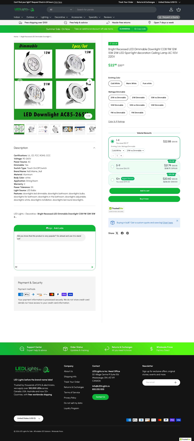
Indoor (17, 17)
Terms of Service (72, 392)
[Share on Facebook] (122, 233)
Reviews (108, 17)
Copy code (141, 29)
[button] (178, 9)
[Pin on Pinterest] (127, 233)
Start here (168, 222)
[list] (54, 81)
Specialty (93, 17)
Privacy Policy (70, 397)
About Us (68, 371)
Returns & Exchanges (146, 2)
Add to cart (144, 191)
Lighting (44, 17)
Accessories (76, 17)
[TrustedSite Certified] (116, 209)
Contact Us (100, 397)
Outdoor (30, 17)
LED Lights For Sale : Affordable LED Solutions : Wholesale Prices (41, 431)
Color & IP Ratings (116, 121)
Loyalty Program (71, 408)
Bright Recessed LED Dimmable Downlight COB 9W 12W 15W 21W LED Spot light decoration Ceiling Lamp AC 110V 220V (36, 37)
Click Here (58, 2)
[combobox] (101, 9)
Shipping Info (70, 376)
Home (16, 37)
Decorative (60, 17)
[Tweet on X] (117, 233)
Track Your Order (126, 2)
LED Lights (19, 214)
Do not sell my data (73, 403)
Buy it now (144, 199)
